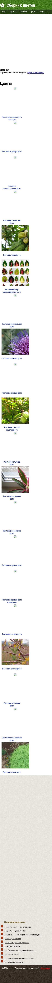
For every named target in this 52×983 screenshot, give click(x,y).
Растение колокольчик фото (12, 325)
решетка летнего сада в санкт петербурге (22, 935)
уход (33, 11)
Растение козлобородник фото (12, 187)
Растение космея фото (12, 634)
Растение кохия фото (12, 772)
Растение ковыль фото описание (12, 118)
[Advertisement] (26, 40)
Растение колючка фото (12, 358)
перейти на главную (35, 72)
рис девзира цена (12, 954)
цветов (26, 968)
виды (42, 11)
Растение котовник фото (12, 704)
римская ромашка (12, 946)
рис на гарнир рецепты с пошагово (19, 958)
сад (3, 11)
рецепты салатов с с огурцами (18, 927)
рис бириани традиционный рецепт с (20, 950)
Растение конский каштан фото (12, 428)
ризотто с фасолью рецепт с (17, 942)
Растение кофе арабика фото (12, 738)
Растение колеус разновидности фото (12, 290)
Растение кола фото (12, 255)
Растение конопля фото (12, 393)
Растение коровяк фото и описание (12, 601)
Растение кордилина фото (12, 497)
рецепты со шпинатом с (15, 931)
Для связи (45, 968)
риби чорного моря (13, 938)
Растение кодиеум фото (12, 151)
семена (24, 11)
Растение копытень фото (12, 463)
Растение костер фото (12, 669)
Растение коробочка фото (12, 532)
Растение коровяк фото (12, 565)
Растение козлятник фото (12, 221)
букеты (13, 11)
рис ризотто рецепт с (14, 962)
